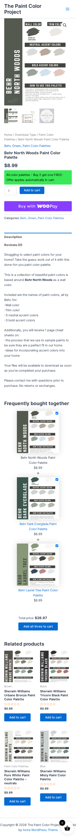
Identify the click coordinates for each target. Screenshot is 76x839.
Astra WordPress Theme (40, 830)
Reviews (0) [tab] (13, 245)
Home (8, 134)
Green (16, 146)
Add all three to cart (38, 626)
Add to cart (32, 190)
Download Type (25, 134)
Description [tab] (13, 237)
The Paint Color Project (22, 9)
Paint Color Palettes (37, 146)
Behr (7, 146)
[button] (65, 25)
